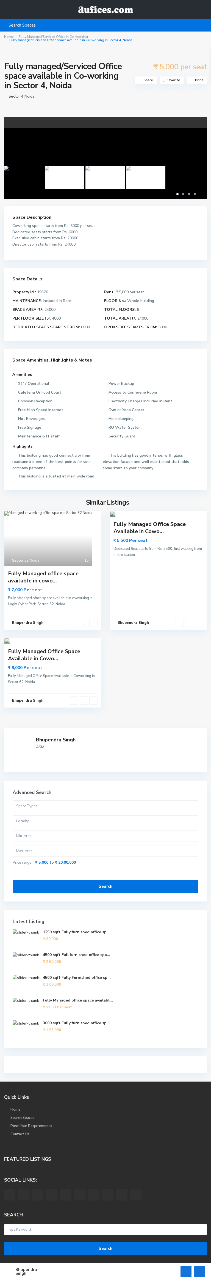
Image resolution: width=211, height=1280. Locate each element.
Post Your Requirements (31, 1125)
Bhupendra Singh (56, 739)
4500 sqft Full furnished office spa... (76, 954)
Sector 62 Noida (25, 560)
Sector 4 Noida (22, 96)
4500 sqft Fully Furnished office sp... (77, 977)
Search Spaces (22, 1117)
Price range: (22, 862)
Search (105, 886)
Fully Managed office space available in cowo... (43, 577)
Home (8, 37)
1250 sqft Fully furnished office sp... (76, 932)
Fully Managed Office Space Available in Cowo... (149, 527)
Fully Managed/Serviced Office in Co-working (53, 37)
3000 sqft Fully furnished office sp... (76, 1023)
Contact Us (20, 1134)
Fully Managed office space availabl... (78, 1000)
